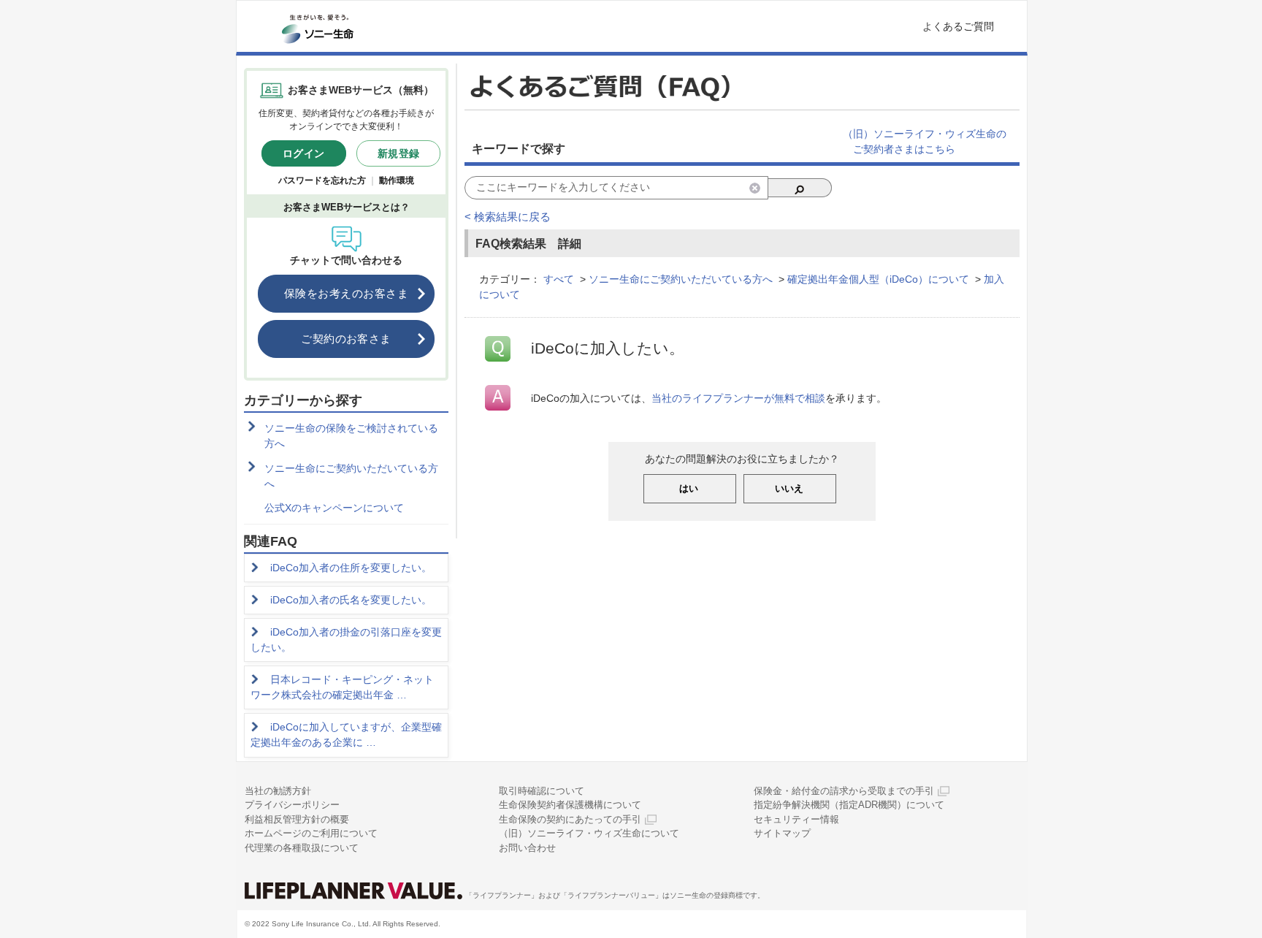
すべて (558, 279)
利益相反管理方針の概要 (297, 819)
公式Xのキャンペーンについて (334, 508)
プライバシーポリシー (292, 804)
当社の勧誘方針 (278, 790)
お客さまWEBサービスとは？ (346, 207)
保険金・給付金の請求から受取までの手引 (844, 790)
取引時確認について (541, 790)
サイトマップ (782, 833)
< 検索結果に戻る (507, 216)
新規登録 (399, 153)
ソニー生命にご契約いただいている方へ (351, 475)
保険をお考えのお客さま (346, 293)
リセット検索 (754, 188)
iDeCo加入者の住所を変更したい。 (351, 567)
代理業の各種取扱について (302, 847)
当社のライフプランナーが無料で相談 (738, 398)
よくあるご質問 (958, 26)
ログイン (304, 153)
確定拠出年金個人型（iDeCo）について (878, 279)
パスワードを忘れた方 (322, 180)
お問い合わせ (527, 847)
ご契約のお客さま (346, 338)
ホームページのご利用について (311, 833)
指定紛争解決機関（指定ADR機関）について (849, 804)
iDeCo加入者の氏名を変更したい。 (351, 600)
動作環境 (396, 180)
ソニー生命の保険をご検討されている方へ (351, 435)
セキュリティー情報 (796, 819)
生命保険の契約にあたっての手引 (570, 819)
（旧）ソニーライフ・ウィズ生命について (589, 833)
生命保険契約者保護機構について (570, 804)
